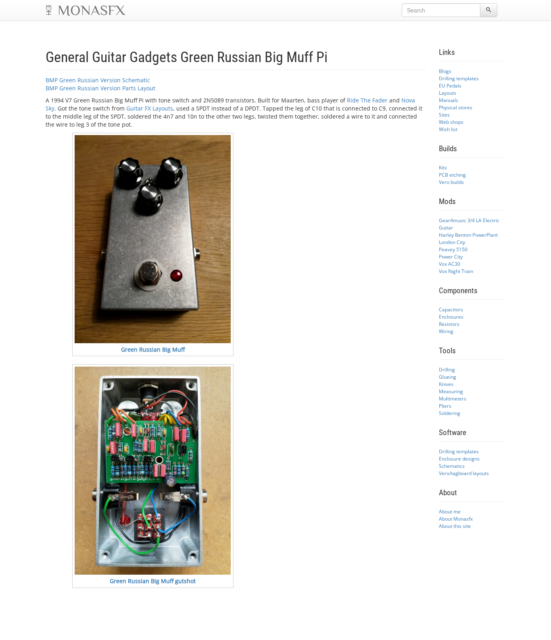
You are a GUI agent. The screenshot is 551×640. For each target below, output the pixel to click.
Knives (446, 384)
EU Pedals (450, 85)
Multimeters (452, 398)
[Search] (488, 10)
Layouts (447, 93)
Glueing (447, 376)
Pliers (445, 405)
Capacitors (451, 309)
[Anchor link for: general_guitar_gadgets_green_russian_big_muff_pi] (335, 55)
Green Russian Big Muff (153, 349)
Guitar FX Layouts (149, 108)
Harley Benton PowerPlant (468, 234)
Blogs (445, 71)
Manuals (448, 100)
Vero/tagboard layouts (464, 473)
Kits (443, 167)
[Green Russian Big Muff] (153, 239)
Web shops (451, 122)
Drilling (447, 369)
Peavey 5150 (453, 249)
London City (452, 242)
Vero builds (451, 182)
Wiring (446, 331)
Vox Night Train (456, 271)
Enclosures (451, 316)
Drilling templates (459, 78)
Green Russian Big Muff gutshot (153, 581)
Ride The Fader (367, 100)
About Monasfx (456, 518)
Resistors (449, 324)
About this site (455, 526)
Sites (444, 114)
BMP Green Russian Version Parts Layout (100, 88)
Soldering (449, 413)
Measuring (451, 391)
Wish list (448, 129)
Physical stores (455, 107)
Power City (451, 256)
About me (450, 511)
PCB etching (452, 174)
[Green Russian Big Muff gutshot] (153, 471)
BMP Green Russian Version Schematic (98, 80)
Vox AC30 (449, 264)
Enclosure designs (459, 458)
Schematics (452, 466)
